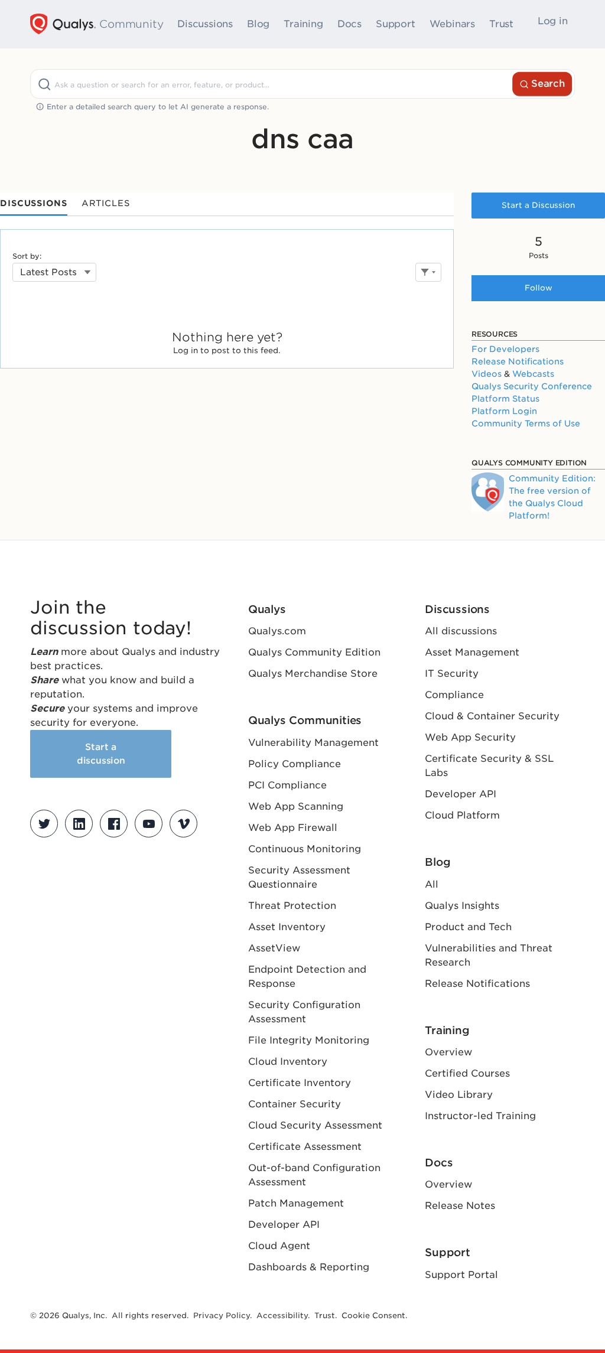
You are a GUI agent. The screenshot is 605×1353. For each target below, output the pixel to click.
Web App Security (470, 737)
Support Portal (461, 1274)
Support (395, 24)
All (431, 884)
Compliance (454, 694)
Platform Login (504, 411)
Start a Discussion (538, 205)
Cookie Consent (373, 1315)
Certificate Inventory (299, 1082)
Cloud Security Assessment (315, 1125)
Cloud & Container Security (492, 716)
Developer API (284, 1224)
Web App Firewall (292, 827)
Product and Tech (468, 927)
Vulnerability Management (313, 742)
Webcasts (533, 374)
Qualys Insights (462, 905)
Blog (258, 24)
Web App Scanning (295, 806)
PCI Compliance (287, 785)
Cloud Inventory (287, 1061)
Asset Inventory (287, 927)
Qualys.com (277, 631)
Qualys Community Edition (314, 652)
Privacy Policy (221, 1315)
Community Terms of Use (525, 423)
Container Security (294, 1104)
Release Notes (460, 1205)
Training (303, 24)
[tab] (33, 204)
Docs (349, 24)
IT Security (452, 673)
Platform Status (505, 398)
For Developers (505, 349)
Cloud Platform (462, 815)
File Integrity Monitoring (308, 1040)
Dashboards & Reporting (308, 1267)
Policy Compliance (294, 764)
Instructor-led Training (480, 1115)
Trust (501, 24)
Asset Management (472, 652)
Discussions (205, 24)
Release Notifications (517, 361)
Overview (448, 1052)
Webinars (452, 24)
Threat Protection (292, 905)
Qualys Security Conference (531, 386)
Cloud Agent (279, 1245)
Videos (486, 374)
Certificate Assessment (305, 1146)
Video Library (459, 1094)
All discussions (461, 631)
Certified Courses (467, 1073)
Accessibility (282, 1315)
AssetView (274, 948)
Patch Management (296, 1203)
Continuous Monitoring (304, 849)
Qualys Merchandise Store (313, 673)
